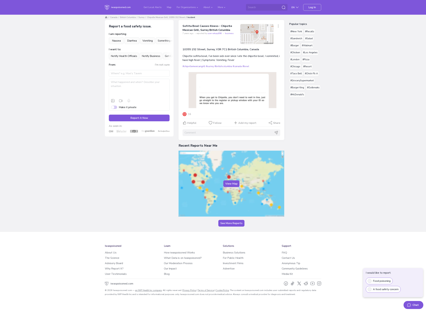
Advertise (229, 268)
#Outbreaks (313, 87)
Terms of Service (206, 290)
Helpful (191, 123)
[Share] (278, 26)
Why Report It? (114, 268)
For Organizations (187, 7)
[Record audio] (129, 101)
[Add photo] (113, 101)
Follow (217, 123)
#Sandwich (296, 38)
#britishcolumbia (223, 66)
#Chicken (295, 52)
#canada (237, 66)
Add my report (247, 123)
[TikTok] (293, 283)
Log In (312, 7)
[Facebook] (286, 283)
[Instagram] (319, 283)
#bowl (245, 66)
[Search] (283, 7)
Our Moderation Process (178, 263)
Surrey (141, 17)
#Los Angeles (310, 52)
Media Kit (287, 274)
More (221, 7)
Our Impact (170, 268)
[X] (299, 283)
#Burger (294, 45)
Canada (113, 17)
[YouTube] (313, 283)
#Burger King (297, 87)
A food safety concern (386, 289)
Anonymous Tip (291, 263)
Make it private (127, 107)
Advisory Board (114, 263)
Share (276, 123)
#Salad (309, 38)
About (207, 7)
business (229, 33)
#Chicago (295, 66)
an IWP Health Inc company (148, 290)
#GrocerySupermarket (302, 80)
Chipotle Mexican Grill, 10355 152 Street (166, 17)
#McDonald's (297, 94)
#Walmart (307, 45)
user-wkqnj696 (215, 33)
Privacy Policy (189, 290)
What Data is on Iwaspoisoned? (183, 258)
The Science (112, 258)
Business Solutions (234, 252)
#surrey (210, 66)
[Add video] (121, 101)
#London (295, 59)
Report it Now (139, 118)
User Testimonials (116, 274)
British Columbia (128, 17)
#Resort (307, 66)
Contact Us (288, 258)
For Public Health (233, 258)
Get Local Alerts (153, 7)
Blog (167, 274)
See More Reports (231, 223)
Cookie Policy (222, 290)
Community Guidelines (295, 268)
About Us (110, 252)
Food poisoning (382, 281)
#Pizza (306, 59)
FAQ (284, 252)
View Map (231, 184)
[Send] (276, 133)
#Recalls (309, 31)
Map (169, 7)
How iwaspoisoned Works (179, 252)
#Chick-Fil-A (311, 73)
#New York (296, 31)
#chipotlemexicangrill (194, 66)
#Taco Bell (296, 73)
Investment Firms (233, 263)
